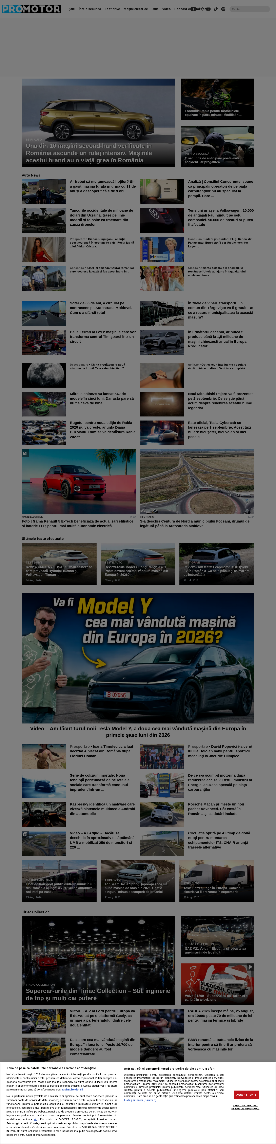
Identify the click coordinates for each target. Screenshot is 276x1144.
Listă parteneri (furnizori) (140, 1100)
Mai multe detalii (72, 1089)
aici (35, 1119)
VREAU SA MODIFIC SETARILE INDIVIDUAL (245, 1107)
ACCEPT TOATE (246, 1094)
